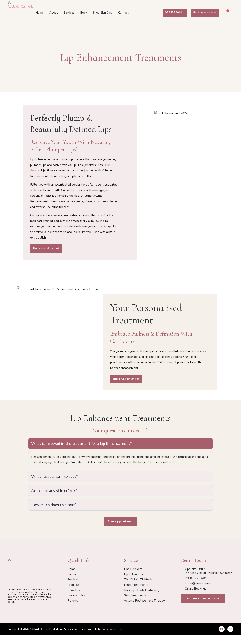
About (53, 13)
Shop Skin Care (103, 13)
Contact (123, 13)
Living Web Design (113, 629)
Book (83, 13)
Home (40, 13)
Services (69, 13)
